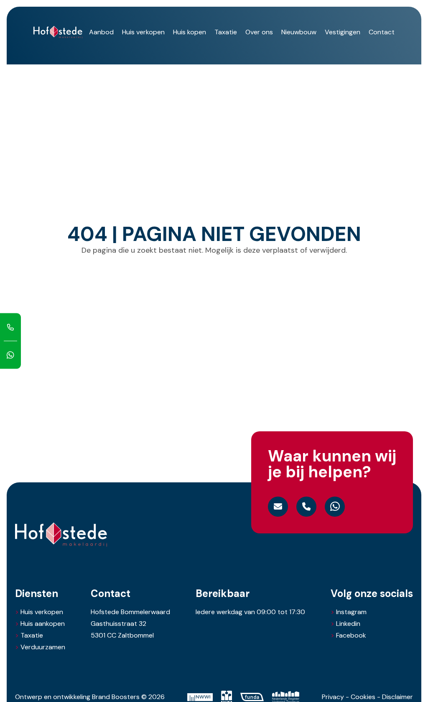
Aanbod (101, 32)
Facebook (348, 635)
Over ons (259, 32)
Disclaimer (397, 696)
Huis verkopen (143, 32)
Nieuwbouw (298, 32)
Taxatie (225, 32)
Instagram (349, 611)
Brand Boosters (116, 696)
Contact (382, 32)
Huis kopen (189, 32)
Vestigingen (342, 32)
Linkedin (345, 623)
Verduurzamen (42, 647)
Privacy (333, 696)
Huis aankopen (42, 623)
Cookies (363, 696)
